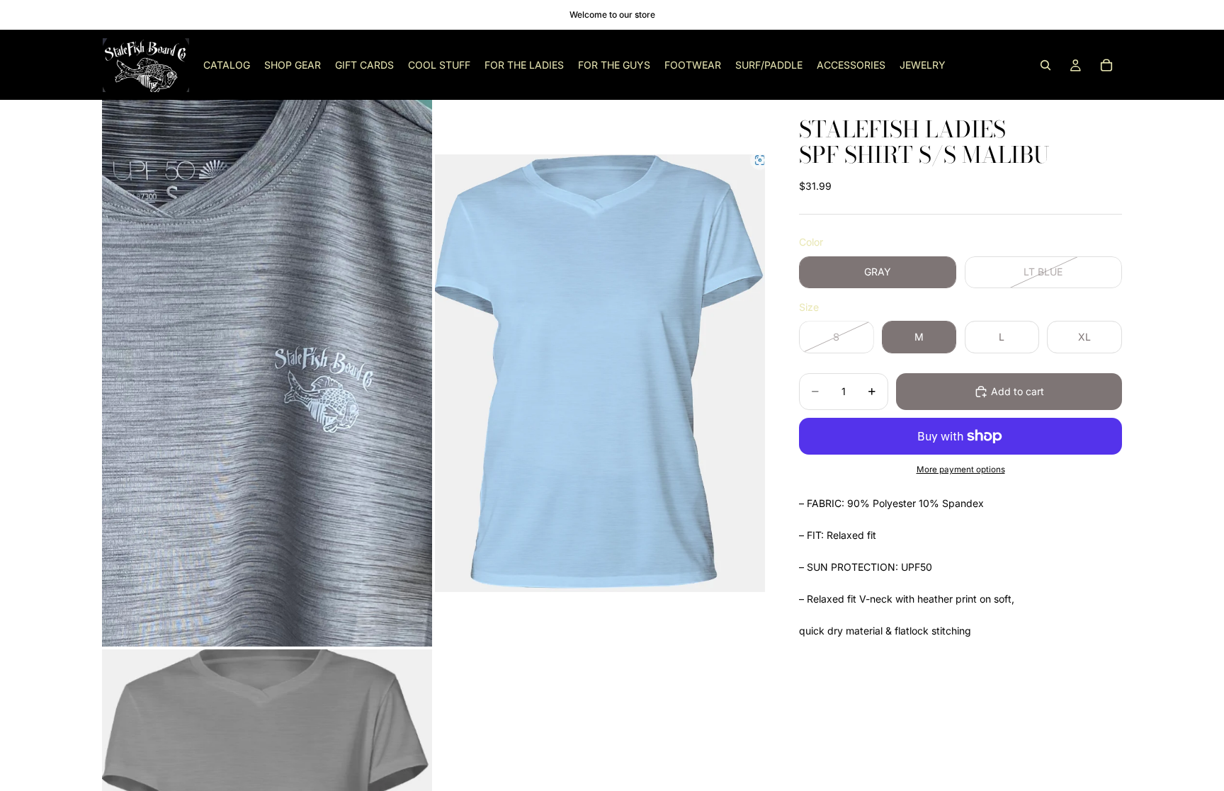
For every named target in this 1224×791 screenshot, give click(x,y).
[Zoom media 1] (267, 373)
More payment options (961, 469)
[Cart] (1106, 65)
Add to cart (1017, 391)
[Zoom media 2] (600, 373)
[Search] (1045, 65)
